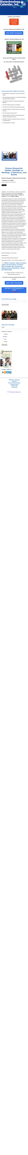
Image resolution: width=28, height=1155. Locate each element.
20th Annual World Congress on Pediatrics (11, 104)
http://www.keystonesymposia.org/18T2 (10, 257)
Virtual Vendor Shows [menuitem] (5, 9)
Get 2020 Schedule (14, 33)
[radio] (14, 334)
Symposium (12, 262)
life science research (11, 264)
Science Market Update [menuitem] (14, 382)
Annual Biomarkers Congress (9, 122)
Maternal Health (8, 269)
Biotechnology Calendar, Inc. (15, 391)
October (18, 262)
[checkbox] (14, 338)
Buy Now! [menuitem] (14, 381)
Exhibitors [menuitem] (2, 11)
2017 (13, 266)
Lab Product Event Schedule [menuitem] (6, 12)
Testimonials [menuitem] (3, 14)
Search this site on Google (9, 299)
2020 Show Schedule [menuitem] (14, 379)
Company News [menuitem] (14, 384)
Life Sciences (20, 264)
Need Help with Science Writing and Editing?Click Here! (14, 21)
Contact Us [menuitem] (14, 387)
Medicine (6, 262)
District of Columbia (6, 266)
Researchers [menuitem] (3, 8)
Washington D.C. (16, 268)
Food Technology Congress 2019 (10, 113)
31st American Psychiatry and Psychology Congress (14, 107)
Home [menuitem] (1, 6)
